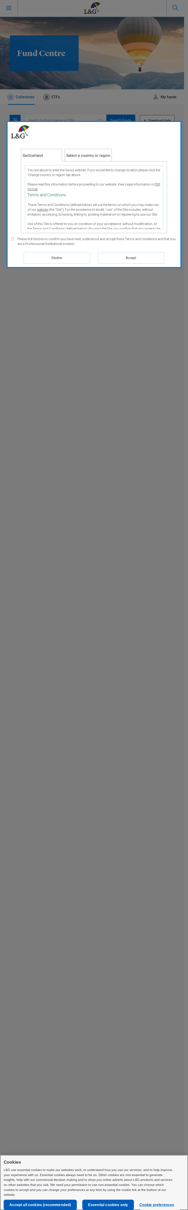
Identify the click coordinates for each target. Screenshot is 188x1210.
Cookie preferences (156, 1205)
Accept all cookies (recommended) (40, 1205)
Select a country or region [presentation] (88, 155)
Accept (131, 258)
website (42, 209)
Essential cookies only (108, 1205)
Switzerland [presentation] (32, 155)
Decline (57, 258)
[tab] (41, 155)
